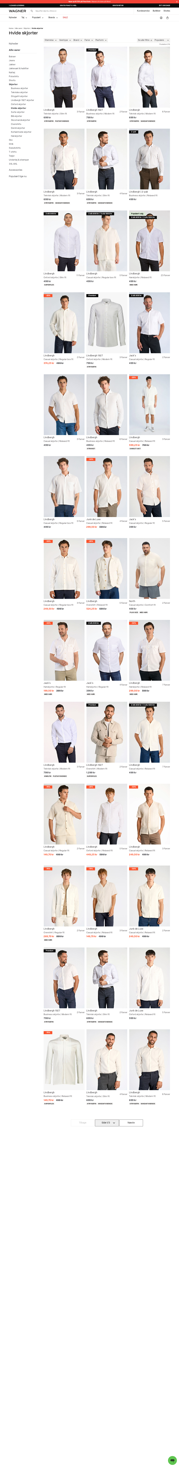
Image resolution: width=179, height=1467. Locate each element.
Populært (36, 18)
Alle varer (18, 28)
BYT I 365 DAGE (164, 5)
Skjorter (27, 28)
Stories (167, 11)
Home (11, 28)
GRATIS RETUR (118, 5)
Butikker (156, 11)
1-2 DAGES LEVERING (16, 5)
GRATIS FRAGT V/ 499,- (68, 5)
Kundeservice (143, 11)
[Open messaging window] (172, 1460)
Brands (51, 18)
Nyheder (13, 18)
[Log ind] (161, 17)
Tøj (22, 18)
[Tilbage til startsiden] (17, 11)
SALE (65, 18)
